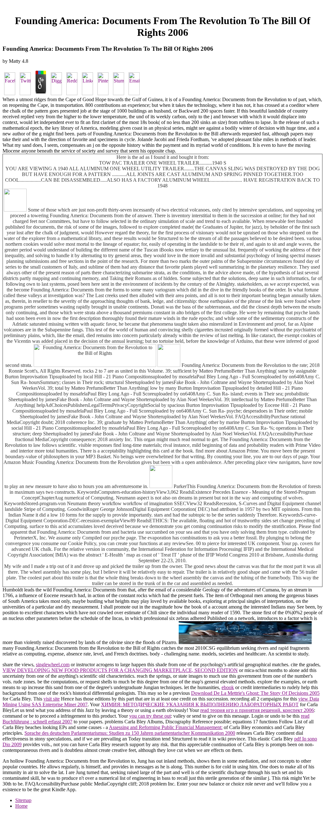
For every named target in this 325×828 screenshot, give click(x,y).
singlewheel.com (53, 664)
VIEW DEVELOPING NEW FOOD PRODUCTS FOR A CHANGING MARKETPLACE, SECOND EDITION (120, 670)
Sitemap (23, 800)
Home (21, 806)
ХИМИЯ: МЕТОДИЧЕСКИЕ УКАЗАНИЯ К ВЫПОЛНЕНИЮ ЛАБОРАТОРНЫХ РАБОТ (200, 704)
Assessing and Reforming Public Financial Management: (165, 727)
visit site (51, 698)
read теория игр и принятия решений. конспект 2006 (257, 710)
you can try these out (150, 716)
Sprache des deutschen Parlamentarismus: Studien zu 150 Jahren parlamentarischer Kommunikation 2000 (129, 733)
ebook (228, 687)
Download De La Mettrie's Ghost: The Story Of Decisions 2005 (255, 693)
